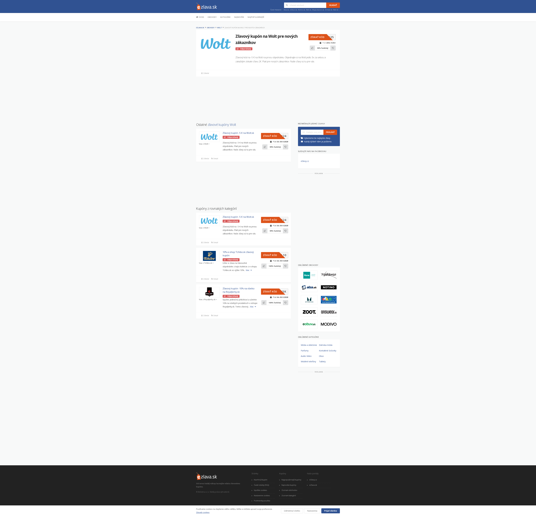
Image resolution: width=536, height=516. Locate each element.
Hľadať (333, 5)
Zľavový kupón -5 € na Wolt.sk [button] (238, 132)
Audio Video (306, 356)
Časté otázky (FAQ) (261, 485)
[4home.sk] (309, 275)
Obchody (212, 17)
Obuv (321, 356)
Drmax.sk (328, 10)
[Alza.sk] (309, 287)
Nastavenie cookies (262, 495)
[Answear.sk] (328, 312)
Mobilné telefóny (308, 361)
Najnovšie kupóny (289, 485)
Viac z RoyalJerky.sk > (208, 299)
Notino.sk (301, 10)
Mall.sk (308, 10)
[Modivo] (328, 324)
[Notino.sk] (328, 287)
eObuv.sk (293, 10)
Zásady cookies (203, 512)
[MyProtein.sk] (309, 299)
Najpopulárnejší (256, 17)
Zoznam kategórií (289, 495)
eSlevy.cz (305, 161)
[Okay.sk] (328, 299)
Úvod (201, 17)
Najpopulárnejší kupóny (291, 480)
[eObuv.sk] (309, 324)
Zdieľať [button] (206, 73)
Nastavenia (312, 510)
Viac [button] (248, 270)
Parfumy (304, 350)
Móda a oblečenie (309, 345)
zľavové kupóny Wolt (222, 124)
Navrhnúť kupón (260, 480)
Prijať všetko (330, 510)
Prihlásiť (330, 132)
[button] (322, 37)
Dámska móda (325, 345)
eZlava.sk (200, 27)
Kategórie (225, 17)
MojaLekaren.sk (318, 10)
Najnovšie (239, 17)
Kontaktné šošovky (327, 350)
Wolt (219, 27)
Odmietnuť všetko (292, 510)
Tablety (322, 361)
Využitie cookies (260, 490)
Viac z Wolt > (204, 144)
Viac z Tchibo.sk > (206, 263)
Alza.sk (286, 10)
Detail (215, 158)
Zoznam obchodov (289, 490)
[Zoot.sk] (309, 312)
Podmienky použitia (262, 501)
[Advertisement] (182, 67)
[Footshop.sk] (328, 275)
